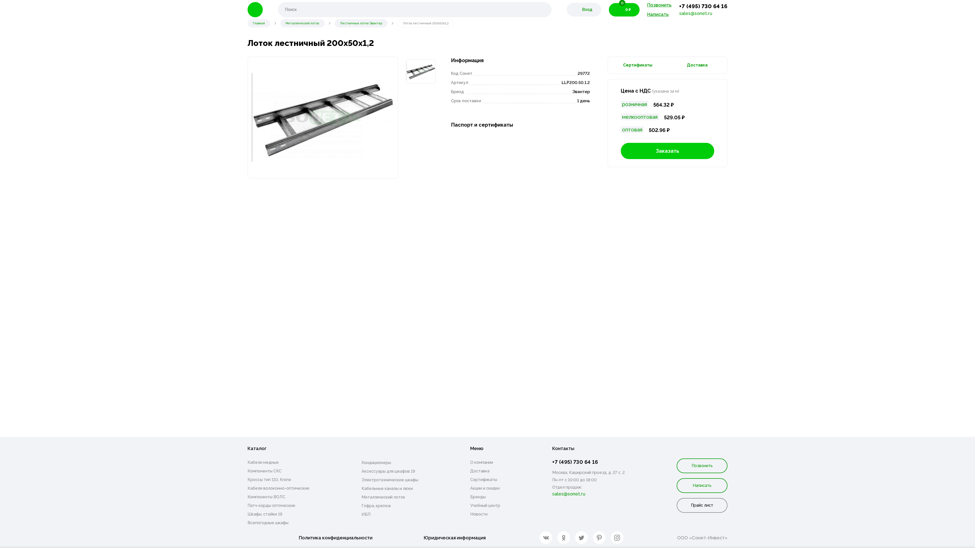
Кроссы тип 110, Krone (269, 479)
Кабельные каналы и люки (387, 488)
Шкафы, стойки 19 (265, 514)
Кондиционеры (376, 462)
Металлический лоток (383, 497)
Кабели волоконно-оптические (279, 488)
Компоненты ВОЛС (266, 496)
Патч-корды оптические (271, 505)
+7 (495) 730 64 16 (703, 6)
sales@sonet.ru (695, 13)
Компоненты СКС (265, 471)
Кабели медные (263, 462)
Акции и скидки (485, 488)
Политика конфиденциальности (335, 537)
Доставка (697, 65)
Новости (479, 514)
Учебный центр (485, 505)
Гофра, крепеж (376, 505)
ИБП (366, 514)
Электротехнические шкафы (390, 479)
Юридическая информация (455, 537)
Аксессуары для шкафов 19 (388, 471)
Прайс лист (702, 505)
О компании (481, 462)
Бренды (478, 496)
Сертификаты (637, 65)
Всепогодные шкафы (268, 522)
